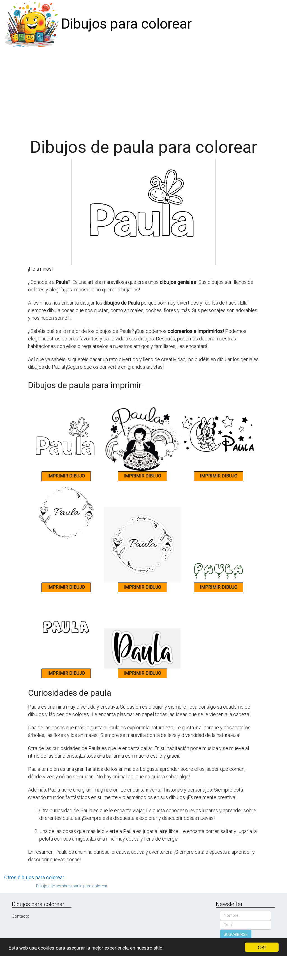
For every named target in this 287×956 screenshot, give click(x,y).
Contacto (20, 916)
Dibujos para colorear (126, 24)
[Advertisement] (143, 90)
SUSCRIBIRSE (236, 934)
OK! (262, 947)
